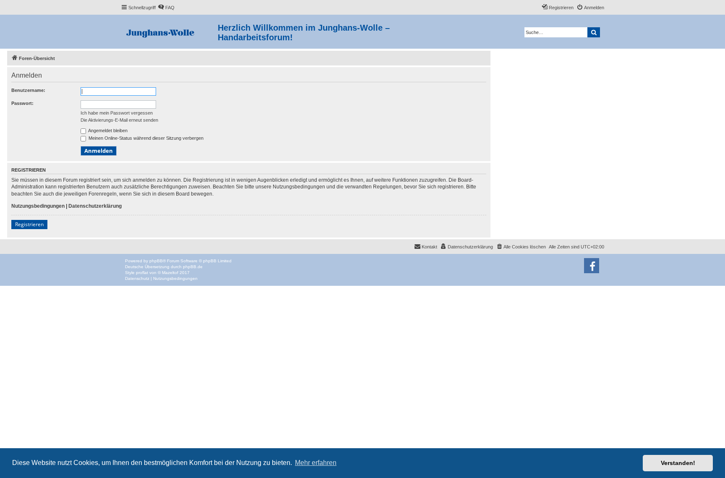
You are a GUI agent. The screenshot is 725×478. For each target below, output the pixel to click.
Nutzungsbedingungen (38, 206)
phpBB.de (193, 266)
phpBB (156, 261)
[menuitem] (166, 8)
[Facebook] (591, 265)
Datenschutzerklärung (95, 206)
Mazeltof (170, 272)
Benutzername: (28, 90)
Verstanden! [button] (678, 463)
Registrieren (29, 224)
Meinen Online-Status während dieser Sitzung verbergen (145, 138)
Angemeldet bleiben (107, 130)
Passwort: (22, 103)
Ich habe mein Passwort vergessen (117, 112)
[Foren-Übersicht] (169, 32)
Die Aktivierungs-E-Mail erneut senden (119, 120)
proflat (142, 272)
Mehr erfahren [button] (315, 462)
